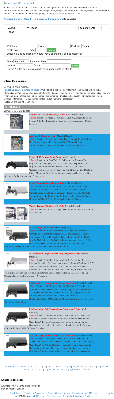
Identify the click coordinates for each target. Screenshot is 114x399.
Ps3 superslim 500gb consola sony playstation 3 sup (55, 253)
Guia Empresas (54, 396)
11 (36, 366)
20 (73, 366)
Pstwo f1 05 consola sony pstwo (45, 157)
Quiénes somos (62, 393)
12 (40, 366)
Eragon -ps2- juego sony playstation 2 (48, 114)
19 (69, 366)
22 (82, 366)
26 (98, 366)
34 (45, 369)
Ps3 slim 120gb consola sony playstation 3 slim (52, 335)
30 (29, 369)
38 (62, 369)
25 (94, 366)
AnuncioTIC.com (36, 396)
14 (49, 366)
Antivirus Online (83, 396)
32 (37, 369)
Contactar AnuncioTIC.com (84, 393)
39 (66, 369)
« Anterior (21, 366)
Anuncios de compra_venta (48, 18)
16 (57, 366)
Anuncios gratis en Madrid (17, 18)
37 (58, 369)
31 (33, 369)
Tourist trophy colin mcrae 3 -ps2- (46, 206)
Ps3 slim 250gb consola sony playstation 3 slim (52, 283)
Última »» (86, 369)
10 (32, 366)
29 (25, 369)
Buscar (51, 50)
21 (78, 366)
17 (61, 366)
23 (86, 366)
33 (41, 369)
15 (53, 366)
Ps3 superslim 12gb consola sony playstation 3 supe (54, 309)
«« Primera (10, 366)
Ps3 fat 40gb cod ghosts (41, 227)
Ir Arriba (110, 393)
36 (54, 369)
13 (44, 366)
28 (107, 366)
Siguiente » (74, 369)
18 (65, 366)
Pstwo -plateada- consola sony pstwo (47, 183)
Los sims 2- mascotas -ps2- (42, 136)
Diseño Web (69, 396)
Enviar (75, 65)
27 (103, 366)
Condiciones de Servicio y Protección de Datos (31, 393)
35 (50, 369)
